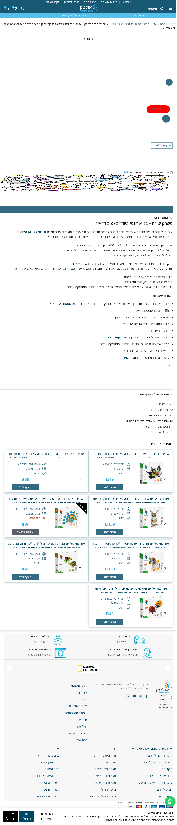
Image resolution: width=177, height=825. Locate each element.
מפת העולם (52, 769)
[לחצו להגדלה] (166, 119)
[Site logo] (88, 8)
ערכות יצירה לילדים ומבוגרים (140, 24)
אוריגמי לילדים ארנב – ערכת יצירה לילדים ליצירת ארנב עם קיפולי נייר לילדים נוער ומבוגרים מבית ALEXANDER (131, 500)
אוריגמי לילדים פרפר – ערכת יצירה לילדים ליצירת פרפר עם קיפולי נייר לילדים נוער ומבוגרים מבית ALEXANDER (130, 456)
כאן (126, 357)
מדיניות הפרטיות (113, 820)
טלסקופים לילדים (105, 769)
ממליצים (82, 726)
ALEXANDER (37, 232)
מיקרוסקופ (166, 796)
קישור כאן (77, 268)
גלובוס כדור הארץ (48, 755)
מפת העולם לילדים (47, 776)
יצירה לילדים (116, 24)
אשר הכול (10, 816)
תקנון (84, 699)
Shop (162, 24)
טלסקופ (111, 762)
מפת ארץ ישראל (49, 762)
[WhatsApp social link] (128, 696)
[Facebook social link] (146, 696)
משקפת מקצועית (105, 776)
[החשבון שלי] (22, 8)
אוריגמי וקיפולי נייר (157, 415)
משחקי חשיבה (50, 789)
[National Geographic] (88, 668)
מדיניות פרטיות (78, 706)
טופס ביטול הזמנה (76, 713)
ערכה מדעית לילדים (160, 755)
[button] (169, 82)
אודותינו (83, 692)
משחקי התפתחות (48, 782)
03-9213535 (131, 654)
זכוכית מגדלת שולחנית (102, 796)
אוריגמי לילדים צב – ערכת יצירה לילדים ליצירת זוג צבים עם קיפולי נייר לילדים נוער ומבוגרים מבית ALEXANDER (46, 545)
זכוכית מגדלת (108, 789)
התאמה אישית (46, 816)
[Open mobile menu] (170, 8)
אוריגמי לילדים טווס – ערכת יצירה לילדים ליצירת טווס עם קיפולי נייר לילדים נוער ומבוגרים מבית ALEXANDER (46, 500)
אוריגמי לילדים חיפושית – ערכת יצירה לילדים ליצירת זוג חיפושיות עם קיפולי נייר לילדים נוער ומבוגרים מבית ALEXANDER (131, 592)
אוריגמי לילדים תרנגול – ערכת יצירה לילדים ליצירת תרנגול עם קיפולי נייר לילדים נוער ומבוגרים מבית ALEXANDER (46, 456)
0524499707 (115, 654)
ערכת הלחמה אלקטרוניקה (156, 782)
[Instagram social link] (140, 696)
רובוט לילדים (165, 789)
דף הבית (172, 24)
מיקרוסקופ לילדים (105, 755)
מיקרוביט (167, 769)
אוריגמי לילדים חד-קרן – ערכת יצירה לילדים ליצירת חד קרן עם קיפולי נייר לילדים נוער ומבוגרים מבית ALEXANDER (131, 545)
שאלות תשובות (78, 733)
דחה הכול (27, 816)
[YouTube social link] (134, 696)
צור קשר (82, 720)
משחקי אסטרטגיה (48, 796)
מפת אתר (82, 740)
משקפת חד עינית (105, 782)
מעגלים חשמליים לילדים (158, 762)
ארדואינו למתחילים (161, 776)
